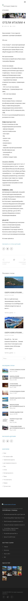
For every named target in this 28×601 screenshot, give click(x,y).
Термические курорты (9, 459)
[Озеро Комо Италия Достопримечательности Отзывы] (14, 282)
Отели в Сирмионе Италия (17, 369)
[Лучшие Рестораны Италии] (9, 573)
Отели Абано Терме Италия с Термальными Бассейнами (10, 529)
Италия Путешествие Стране (16, 419)
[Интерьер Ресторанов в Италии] (14, 573)
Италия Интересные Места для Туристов (14, 514)
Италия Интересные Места (11, 533)
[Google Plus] (11, 248)
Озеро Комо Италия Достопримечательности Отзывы (14, 292)
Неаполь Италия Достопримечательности (17, 377)
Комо (5, 453)
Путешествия (7, 486)
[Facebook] (3, 248)
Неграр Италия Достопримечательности (14, 525)
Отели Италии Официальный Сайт (15, 384)
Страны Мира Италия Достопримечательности (17, 427)
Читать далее (9, 312)
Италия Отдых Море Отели (17, 398)
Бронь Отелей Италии (9, 537)
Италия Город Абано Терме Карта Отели (14, 518)
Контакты (6, 550)
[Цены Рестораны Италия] (20, 573)
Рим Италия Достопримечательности (13, 521)
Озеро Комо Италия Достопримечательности (14, 333)
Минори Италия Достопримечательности (17, 405)
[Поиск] (24, 358)
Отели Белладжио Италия (17, 391)
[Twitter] (7, 248)
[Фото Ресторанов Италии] (4, 578)
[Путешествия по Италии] (12, 8)
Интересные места (8, 473)
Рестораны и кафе (8, 456)
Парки (5, 476)
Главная (6, 546)
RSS (5, 557)
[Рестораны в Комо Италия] (20, 568)
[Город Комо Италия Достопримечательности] (14, 568)
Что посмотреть (8, 479)
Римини (5, 483)
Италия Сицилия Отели (16, 412)
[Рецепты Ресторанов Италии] (4, 573)
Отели (13, 26)
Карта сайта (7, 553)
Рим (5, 466)
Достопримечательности (10, 463)
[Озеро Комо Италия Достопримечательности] (14, 322)
